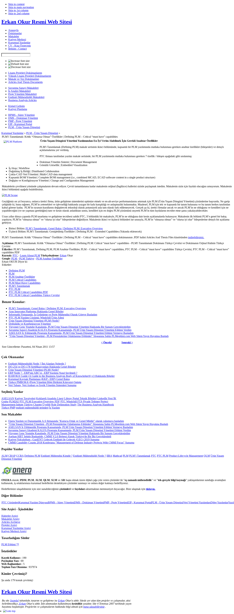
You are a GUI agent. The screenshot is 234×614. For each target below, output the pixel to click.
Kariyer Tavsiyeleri (25, 398)
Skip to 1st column (18, 10)
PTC (15, 255)
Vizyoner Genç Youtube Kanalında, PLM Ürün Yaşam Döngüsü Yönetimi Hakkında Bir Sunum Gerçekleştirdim (70, 326)
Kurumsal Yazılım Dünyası (33, 502)
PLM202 (14, 401)
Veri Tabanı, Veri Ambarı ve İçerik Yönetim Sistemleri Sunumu (42, 385)
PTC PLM (14, 289)
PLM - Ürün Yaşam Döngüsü (42, 133)
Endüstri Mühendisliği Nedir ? (89, 455)
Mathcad (117, 455)
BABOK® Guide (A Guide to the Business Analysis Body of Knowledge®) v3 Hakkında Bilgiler (61, 376)
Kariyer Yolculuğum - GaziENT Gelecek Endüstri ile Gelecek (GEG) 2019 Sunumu (53, 439)
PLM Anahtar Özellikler (49, 258)
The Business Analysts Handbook (95, 404)
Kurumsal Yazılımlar (12, 133)
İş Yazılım (54, 407)
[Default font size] (18, 64)
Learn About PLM (30, 255)
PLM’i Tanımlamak (19, 285)
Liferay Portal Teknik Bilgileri (80, 398)
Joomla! (14, 600)
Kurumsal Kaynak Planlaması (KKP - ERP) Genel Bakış (39, 379)
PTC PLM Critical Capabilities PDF (28, 292)
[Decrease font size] (19, 67)
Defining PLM (17, 270)
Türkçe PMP (8, 407)
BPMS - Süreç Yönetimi (61, 502)
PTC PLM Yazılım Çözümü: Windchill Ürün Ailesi (36, 317)
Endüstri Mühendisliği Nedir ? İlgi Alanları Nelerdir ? (37, 363)
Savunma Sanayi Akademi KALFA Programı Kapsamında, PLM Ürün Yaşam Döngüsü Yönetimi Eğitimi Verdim (70, 329)
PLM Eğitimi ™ (10, 544)
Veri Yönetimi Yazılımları (197, 502)
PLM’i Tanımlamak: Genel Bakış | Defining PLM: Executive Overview (64, 228)
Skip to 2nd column (18, 13)
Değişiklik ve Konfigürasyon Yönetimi (30, 323)
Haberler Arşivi (9, 515)
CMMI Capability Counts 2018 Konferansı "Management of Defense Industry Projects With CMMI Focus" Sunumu (71, 442)
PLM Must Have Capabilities (24, 282)
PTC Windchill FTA (71, 401)
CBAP (11, 455)
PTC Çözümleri (10, 502)
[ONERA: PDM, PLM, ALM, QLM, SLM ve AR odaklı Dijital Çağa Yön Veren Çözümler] (16, 474)
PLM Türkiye (26, 258)
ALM (4, 455)
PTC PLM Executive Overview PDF (40, 401)
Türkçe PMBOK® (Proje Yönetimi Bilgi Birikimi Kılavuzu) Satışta (44, 382)
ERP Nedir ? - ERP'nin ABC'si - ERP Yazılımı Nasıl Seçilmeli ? (42, 372)
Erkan (63, 255)
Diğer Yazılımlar (219, 502)
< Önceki (106, 342)
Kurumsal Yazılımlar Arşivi (16, 528)
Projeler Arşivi (9, 525)
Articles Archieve (10, 522)
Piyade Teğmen (91, 401)
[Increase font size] (19, 60)
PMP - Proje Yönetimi (116, 502)
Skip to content (16, 4)
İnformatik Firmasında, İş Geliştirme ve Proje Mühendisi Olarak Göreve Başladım (53, 314)
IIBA (109, 455)
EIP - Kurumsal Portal (139, 502)
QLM (207, 455)
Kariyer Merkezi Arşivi (13, 531)
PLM (14, 258)
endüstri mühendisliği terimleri (32, 407)
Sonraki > (127, 342)
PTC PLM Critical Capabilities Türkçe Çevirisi (34, 295)
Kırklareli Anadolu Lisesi (49, 398)
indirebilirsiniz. (196, 237)
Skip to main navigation (21, 7)
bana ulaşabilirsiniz (93, 606)
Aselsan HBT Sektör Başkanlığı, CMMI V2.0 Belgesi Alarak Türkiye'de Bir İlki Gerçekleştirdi (59, 436)
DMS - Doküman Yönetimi (89, 502)
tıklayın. (150, 489)
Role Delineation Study (64, 404)
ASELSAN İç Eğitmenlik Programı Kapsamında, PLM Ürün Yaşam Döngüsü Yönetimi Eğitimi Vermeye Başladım (71, 333)
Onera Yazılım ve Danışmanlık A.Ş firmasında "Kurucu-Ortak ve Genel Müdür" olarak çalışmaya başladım (66, 421)
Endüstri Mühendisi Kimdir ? (56, 455)
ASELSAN (7, 398)
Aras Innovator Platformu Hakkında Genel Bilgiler (36, 311)
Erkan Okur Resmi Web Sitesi (36, 22)
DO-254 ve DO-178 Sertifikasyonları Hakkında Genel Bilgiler (42, 366)
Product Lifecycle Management (186, 455)
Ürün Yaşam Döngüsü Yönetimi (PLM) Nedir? (34, 320)
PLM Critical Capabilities (22, 279)
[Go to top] (9, 611)
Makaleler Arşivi (10, 518)
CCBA (20, 455)
